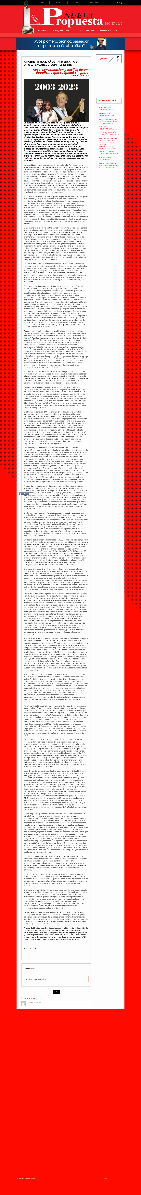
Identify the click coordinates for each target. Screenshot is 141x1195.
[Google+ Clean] (122, 3)
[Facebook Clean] (120, 3)
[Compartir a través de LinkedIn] (36, 948)
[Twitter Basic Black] (118, 57)
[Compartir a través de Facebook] (25, 948)
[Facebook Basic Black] (118, 60)
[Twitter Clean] (117, 3)
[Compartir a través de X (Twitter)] (30, 948)
